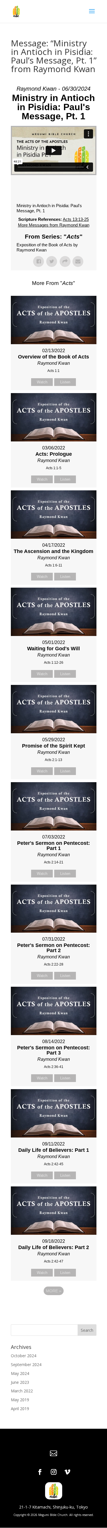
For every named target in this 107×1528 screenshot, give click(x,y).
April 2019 (20, 1408)
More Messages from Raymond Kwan (53, 225)
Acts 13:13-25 (76, 219)
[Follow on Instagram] (53, 1472)
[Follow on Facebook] (40, 1472)
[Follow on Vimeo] (67, 1472)
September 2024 (26, 1364)
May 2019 (20, 1399)
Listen (65, 382)
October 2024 (23, 1355)
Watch (42, 382)
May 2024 (20, 1373)
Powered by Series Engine (54, 1306)
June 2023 (20, 1382)
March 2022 (22, 1391)
